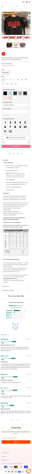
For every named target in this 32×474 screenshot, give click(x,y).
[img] (4, 339)
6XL (12, 83)
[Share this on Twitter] (9, 154)
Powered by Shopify (17, 463)
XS (3, 79)
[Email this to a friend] (22, 154)
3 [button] (16, 420)
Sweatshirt (5, 72)
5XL (7, 83)
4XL (3, 83)
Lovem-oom (9, 463)
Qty (2, 139)
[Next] (29, 25)
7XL (16, 83)
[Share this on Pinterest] (17, 154)
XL (18, 79)
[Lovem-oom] (4, 2)
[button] (16, 90)
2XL (22, 79)
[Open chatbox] (28, 471)
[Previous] (2, 25)
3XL (26, 79)
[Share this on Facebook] (13, 154)
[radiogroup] (16, 95)
